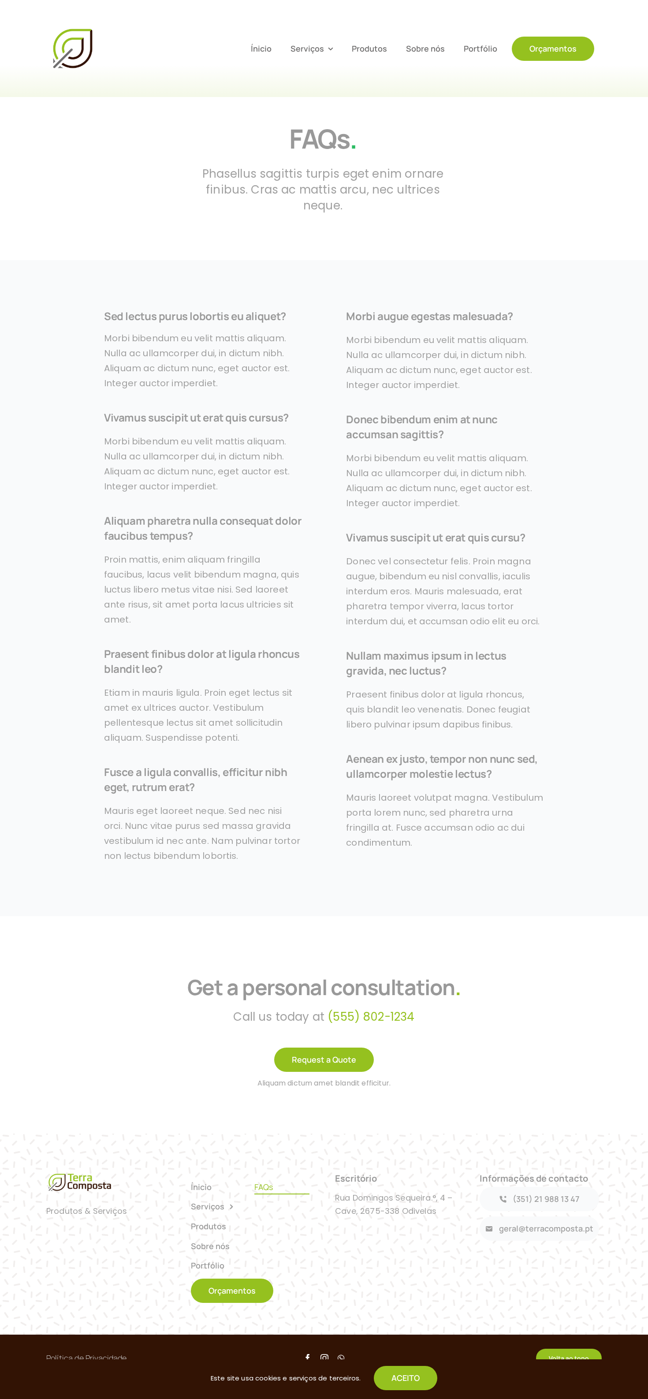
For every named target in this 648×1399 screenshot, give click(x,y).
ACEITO (405, 1378)
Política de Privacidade (86, 1358)
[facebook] (308, 1358)
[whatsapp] (341, 1358)
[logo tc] (72, 26)
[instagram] (324, 1358)
